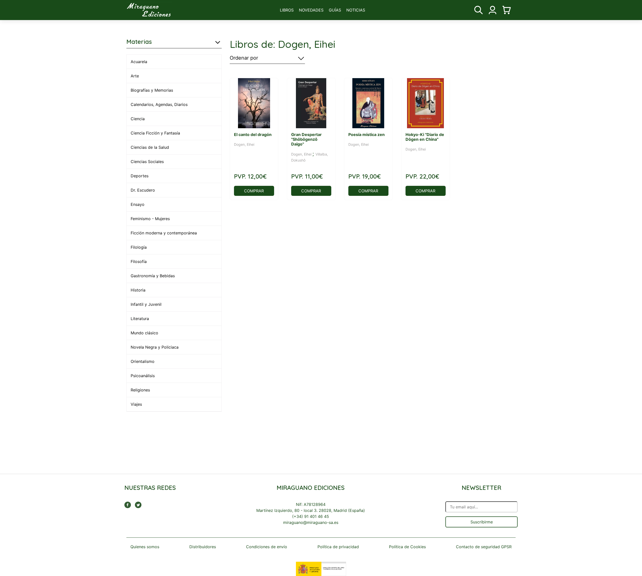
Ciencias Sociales (147, 161)
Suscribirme (481, 521)
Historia (138, 290)
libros (287, 10)
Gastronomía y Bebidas (153, 275)
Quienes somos (144, 546)
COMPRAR (254, 190)
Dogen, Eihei (244, 144)
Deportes (139, 175)
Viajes (136, 404)
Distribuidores (202, 546)
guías (335, 10)
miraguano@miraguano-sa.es (310, 522)
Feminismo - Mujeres (150, 218)
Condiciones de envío (266, 546)
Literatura (140, 318)
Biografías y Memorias (152, 90)
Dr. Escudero (143, 190)
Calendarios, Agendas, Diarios (159, 104)
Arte (135, 75)
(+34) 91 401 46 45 (310, 516)
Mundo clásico (144, 332)
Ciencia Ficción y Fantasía (155, 132)
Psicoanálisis (143, 375)
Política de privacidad (338, 546)
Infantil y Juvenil (146, 304)
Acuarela (139, 61)
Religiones (140, 389)
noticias (355, 10)
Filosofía (139, 261)
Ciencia (138, 118)
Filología (139, 247)
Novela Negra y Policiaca (155, 347)
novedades (311, 10)
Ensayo (137, 204)
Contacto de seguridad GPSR (484, 546)
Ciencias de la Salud (150, 147)
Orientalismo (142, 361)
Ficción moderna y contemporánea (164, 232)
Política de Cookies (407, 546)
